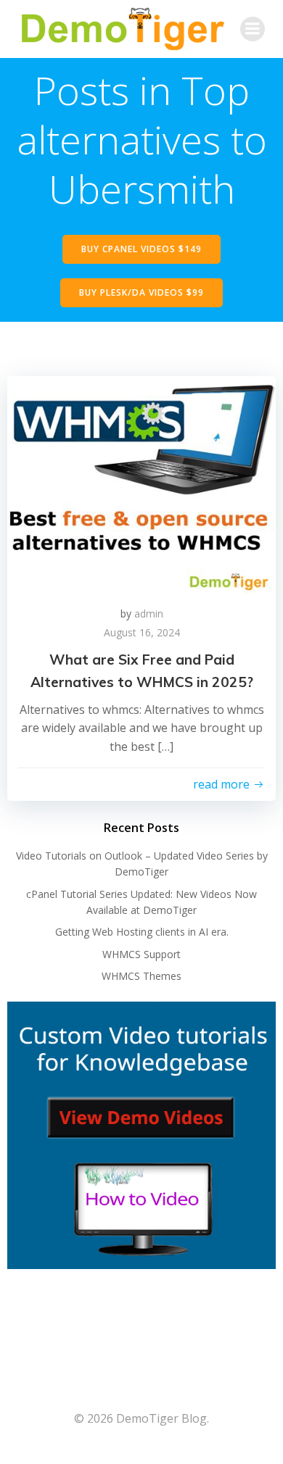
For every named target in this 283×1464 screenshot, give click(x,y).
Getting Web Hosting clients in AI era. (142, 932)
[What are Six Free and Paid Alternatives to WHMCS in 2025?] (141, 483)
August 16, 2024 (142, 632)
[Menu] (252, 29)
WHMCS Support (141, 954)
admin (148, 613)
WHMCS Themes (141, 976)
